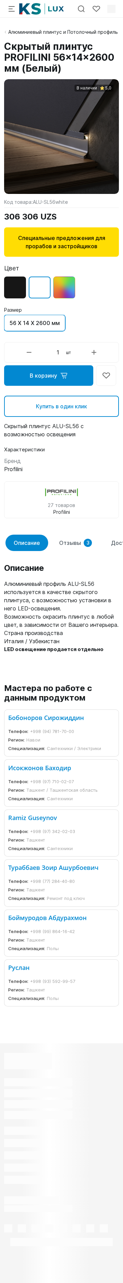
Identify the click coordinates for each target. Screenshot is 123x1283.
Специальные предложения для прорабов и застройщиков (61, 242)
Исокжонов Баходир (39, 768)
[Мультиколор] (64, 287)
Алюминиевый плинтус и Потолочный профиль (63, 32)
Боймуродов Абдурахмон (47, 918)
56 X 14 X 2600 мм (35, 323)
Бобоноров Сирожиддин (46, 718)
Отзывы (74, 542)
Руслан (19, 967)
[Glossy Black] (15, 287)
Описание (27, 542)
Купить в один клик (61, 406)
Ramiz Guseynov (32, 818)
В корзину (43, 375)
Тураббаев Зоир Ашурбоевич (53, 867)
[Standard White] (40, 287)
